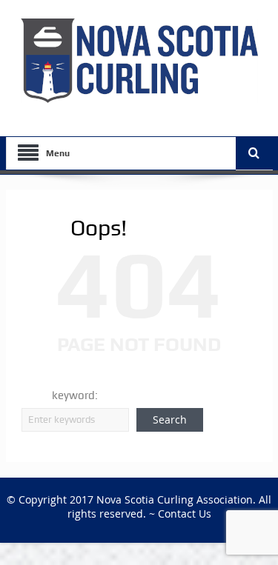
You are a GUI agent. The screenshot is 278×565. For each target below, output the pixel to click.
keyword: (75, 395)
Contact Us (184, 514)
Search (170, 419)
